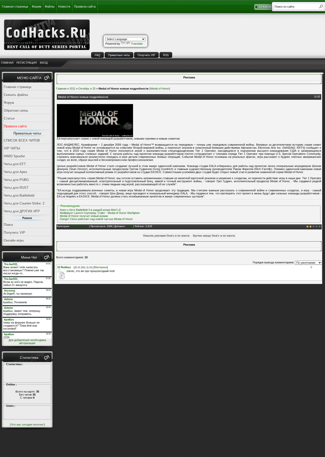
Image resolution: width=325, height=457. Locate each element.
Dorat (129, 226)
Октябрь (83, 88)
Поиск (8, 225)
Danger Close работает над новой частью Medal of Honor (96, 219)
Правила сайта (85, 6)
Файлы (50, 6)
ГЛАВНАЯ (7, 62)
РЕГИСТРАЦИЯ (27, 62)
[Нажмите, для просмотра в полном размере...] (95, 136)
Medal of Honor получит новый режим (84, 215)
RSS (166, 55)
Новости (64, 6)
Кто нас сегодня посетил (27, 424)
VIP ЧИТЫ (12, 148)
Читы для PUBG (16, 180)
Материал (100, 267)
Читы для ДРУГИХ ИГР (22, 211)
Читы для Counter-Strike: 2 (24, 203)
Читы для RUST (16, 188)
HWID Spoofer (14, 156)
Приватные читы (119, 55)
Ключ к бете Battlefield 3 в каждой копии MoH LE (90, 209)
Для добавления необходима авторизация (27, 341)
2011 (72, 88)
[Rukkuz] (66, 271)
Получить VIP (146, 55)
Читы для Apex (15, 172)
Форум (36, 6)
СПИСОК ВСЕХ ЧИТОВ (22, 140)
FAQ (97, 55)
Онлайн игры (14, 240)
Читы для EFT (15, 164)
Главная (61, 88)
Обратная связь (16, 110)
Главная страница (15, 6)
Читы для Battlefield (19, 195)
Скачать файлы (16, 95)
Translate (137, 43)
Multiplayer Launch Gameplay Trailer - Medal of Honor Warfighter (100, 212)
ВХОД (43, 62)
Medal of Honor (159, 88)
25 (93, 88)
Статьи (9, 118)
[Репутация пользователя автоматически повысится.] (166, 235)
